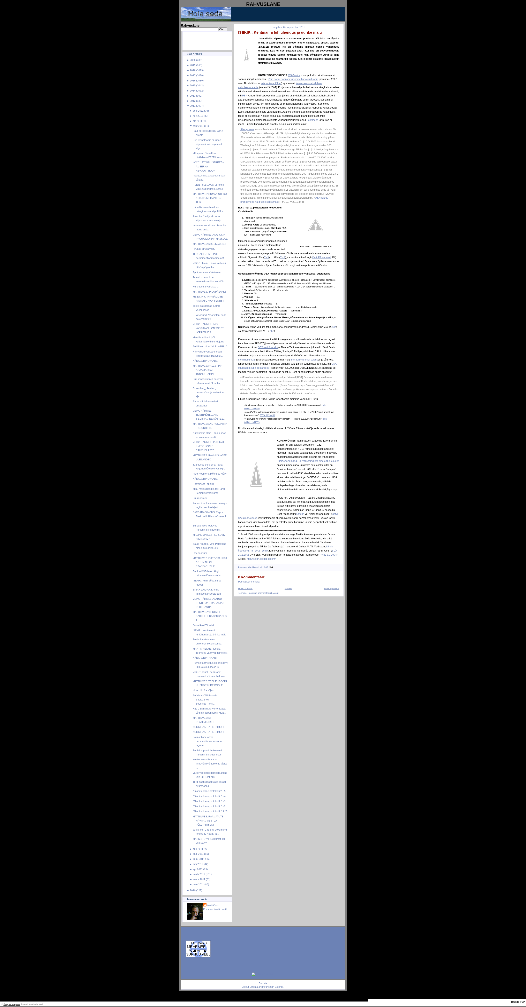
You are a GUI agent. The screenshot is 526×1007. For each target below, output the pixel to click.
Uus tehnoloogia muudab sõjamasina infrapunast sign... (207, 144)
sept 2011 (198, 126)
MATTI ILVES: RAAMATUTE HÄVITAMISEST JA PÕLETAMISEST (208, 820)
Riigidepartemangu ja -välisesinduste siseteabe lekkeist (308, 461)
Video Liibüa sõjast (203, 690)
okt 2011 (197, 121)
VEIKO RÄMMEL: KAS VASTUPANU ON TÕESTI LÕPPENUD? (208, 328)
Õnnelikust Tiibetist (203, 625)
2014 (193, 90)
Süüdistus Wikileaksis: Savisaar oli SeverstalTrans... (205, 699)
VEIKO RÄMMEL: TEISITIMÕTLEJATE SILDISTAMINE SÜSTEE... (209, 414)
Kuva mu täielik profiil (215, 909)
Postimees (312, 120)
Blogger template (11, 1004)
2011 (193, 105)
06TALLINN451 (267, 415)
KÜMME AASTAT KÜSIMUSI (208, 727)
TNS (266, 257)
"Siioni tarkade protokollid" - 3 (209, 801)
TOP (522, 1002)
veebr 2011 (199, 879)
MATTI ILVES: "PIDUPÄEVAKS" (210, 291)
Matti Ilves (212, 905)
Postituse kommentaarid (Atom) (263, 593)
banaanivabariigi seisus (304, 359)
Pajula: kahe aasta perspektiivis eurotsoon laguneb (207, 741)
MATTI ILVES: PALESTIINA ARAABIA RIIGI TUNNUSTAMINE (207, 369)
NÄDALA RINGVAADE (205, 360)
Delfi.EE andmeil (321, 257)
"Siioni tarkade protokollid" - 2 (209, 806)
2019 (193, 65)
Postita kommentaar (249, 581)
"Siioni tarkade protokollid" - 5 (209, 791)
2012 (193, 101)
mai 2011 (198, 864)
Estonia (253, 987)
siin (334, 327)
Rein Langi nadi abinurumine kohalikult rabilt (293, 79)
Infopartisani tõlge (271, 83)
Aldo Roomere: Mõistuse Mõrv (209, 473)
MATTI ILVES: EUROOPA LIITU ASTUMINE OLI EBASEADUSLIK (210, 562)
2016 (193, 80)
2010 (193, 890)
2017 (193, 75)
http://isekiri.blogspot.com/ (261, 558)
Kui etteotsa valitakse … (206, 286)
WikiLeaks (294, 75)
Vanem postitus (331, 588)
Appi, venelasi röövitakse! (207, 272)
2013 (193, 95)
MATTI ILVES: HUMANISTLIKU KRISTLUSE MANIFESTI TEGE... (210, 198)
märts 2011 (199, 874)
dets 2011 (198, 110)
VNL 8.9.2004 (329, 554)
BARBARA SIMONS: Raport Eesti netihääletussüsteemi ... (209, 516)
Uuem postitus (245, 588)
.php (271, 331)
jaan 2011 (198, 884)
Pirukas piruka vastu (204, 248)
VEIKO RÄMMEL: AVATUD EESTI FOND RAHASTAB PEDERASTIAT (208, 602)
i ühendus (268, 347)
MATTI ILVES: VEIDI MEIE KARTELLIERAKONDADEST (210, 616)
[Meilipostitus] (271, 567)
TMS (282, 257)
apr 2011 (198, 869)
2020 (193, 60)
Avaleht (288, 588)
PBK (244, 95)
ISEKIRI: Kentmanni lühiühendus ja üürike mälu (280, 32)
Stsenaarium (200, 553)
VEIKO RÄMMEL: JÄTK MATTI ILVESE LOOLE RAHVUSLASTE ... (209, 446)
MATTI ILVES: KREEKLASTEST (210, 244)
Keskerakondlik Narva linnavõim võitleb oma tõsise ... (210, 763)
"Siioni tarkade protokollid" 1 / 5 (210, 811)
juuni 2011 (198, 859)
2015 (193, 85)
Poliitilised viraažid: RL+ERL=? (210, 346)
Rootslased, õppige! (204, 484)
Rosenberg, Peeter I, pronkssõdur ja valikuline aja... (208, 392)
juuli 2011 (198, 854)
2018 (193, 70)
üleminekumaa (246, 359)
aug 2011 (198, 849)
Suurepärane (200, 498)
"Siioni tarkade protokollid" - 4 (209, 796)
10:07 (265, 567)
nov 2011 (198, 115)
